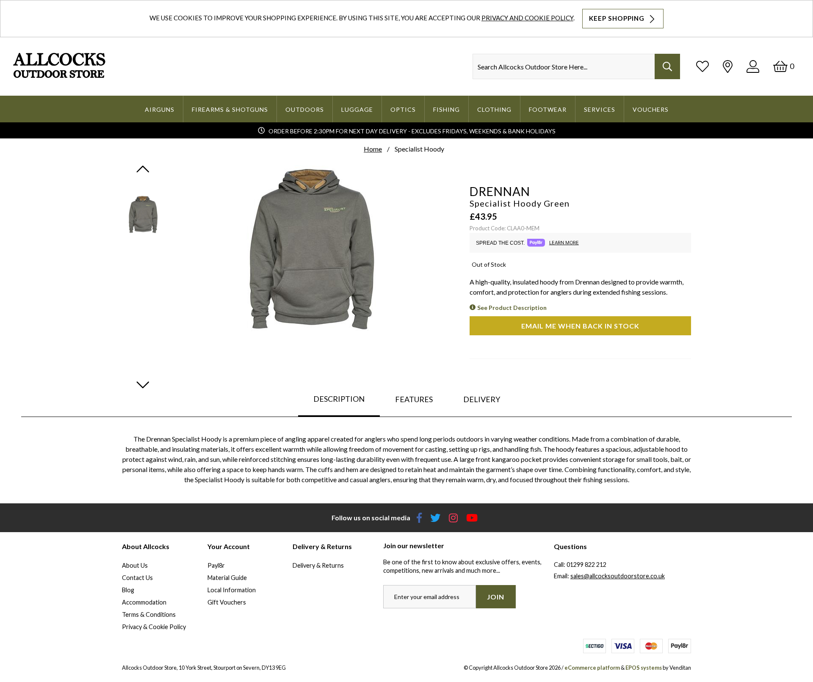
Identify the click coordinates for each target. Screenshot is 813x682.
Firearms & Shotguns (230, 109)
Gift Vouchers (226, 602)
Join (495, 597)
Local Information (231, 590)
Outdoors (304, 109)
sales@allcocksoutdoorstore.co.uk (617, 576)
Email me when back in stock (580, 326)
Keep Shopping (617, 18)
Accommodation (144, 602)
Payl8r (216, 565)
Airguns (159, 109)
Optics (403, 109)
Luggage (357, 109)
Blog (128, 590)
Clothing (494, 109)
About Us (135, 565)
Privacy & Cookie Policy (154, 626)
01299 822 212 (586, 564)
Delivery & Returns (318, 565)
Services (599, 109)
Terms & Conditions (149, 614)
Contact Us (137, 577)
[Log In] (753, 66)
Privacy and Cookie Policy (527, 18)
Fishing (446, 109)
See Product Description (512, 307)
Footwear (548, 109)
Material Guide (227, 577)
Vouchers (651, 109)
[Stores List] (728, 66)
